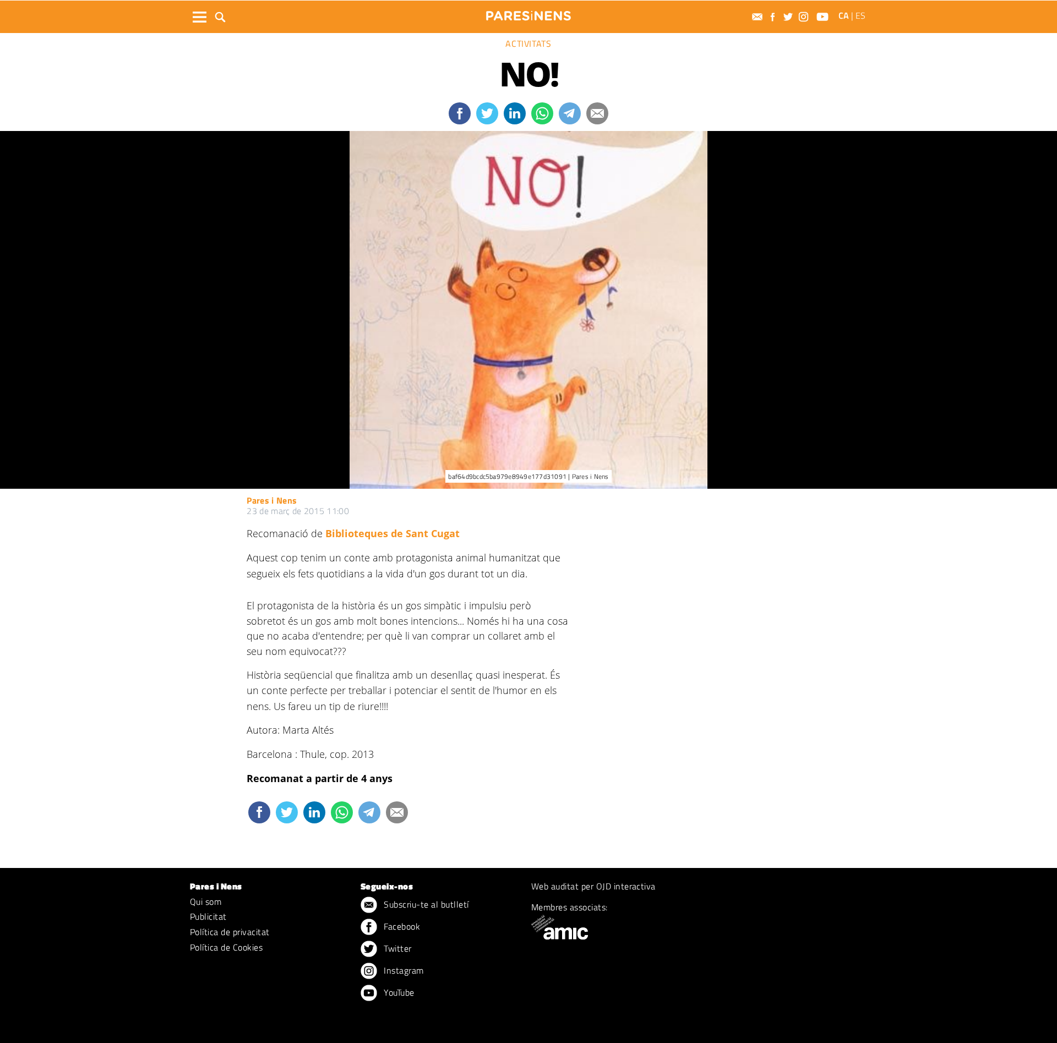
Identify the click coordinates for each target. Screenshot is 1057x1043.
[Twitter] (789, 16)
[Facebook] (774, 16)
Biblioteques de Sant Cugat (392, 533)
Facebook (401, 926)
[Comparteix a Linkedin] (515, 113)
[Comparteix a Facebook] (460, 113)
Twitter (397, 948)
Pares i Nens (272, 500)
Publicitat (208, 916)
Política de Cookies (226, 947)
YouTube (398, 992)
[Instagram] (804, 16)
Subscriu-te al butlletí (425, 904)
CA (843, 15)
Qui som (205, 901)
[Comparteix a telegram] (570, 113)
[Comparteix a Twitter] (487, 113)
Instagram (403, 970)
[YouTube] (824, 16)
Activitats (528, 43)
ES (860, 15)
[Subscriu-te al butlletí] (758, 16)
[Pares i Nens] (528, 16)
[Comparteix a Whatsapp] (542, 113)
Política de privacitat (230, 931)
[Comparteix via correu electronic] (597, 113)
